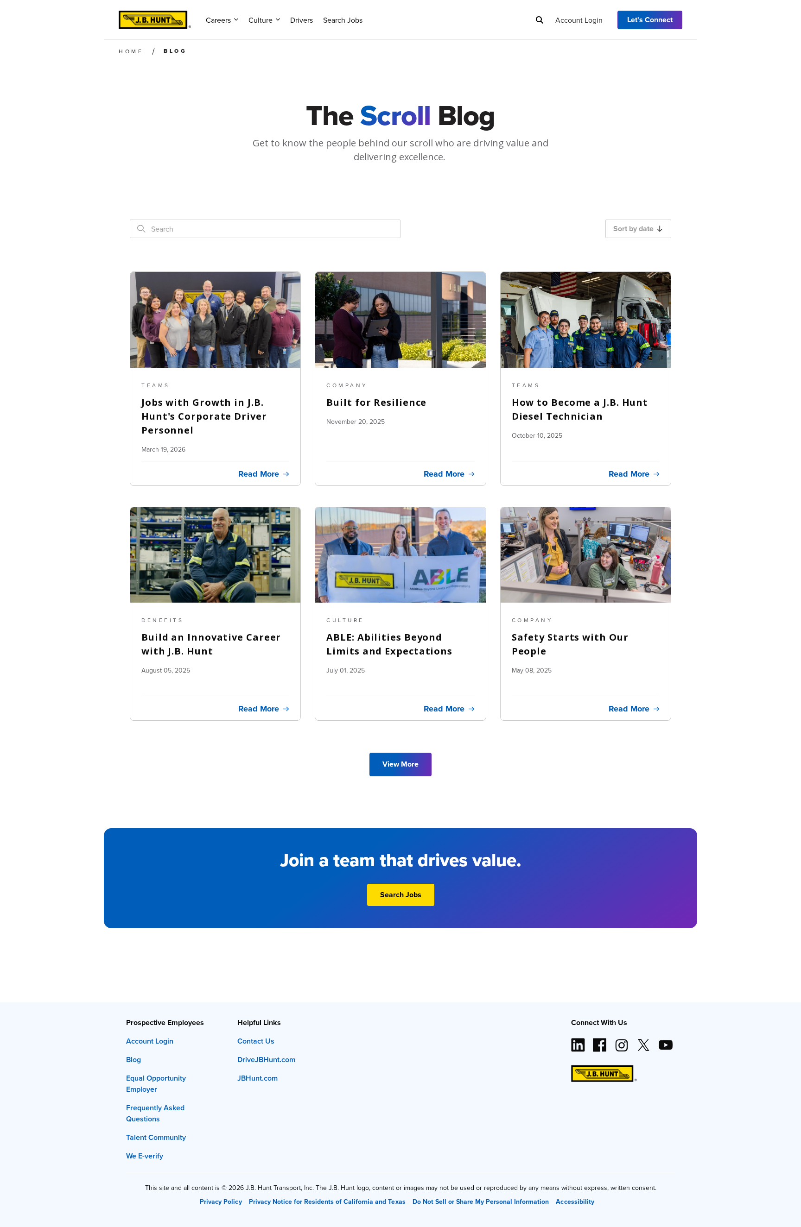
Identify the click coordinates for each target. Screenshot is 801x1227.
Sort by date (633, 228)
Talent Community (156, 1137)
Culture (260, 20)
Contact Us (255, 1041)
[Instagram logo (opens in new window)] (621, 1041)
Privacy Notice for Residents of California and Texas (327, 1201)
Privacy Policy (221, 1201)
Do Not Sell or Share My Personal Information (481, 1201)
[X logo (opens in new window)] (643, 1041)
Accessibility (575, 1201)
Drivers (301, 20)
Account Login (579, 20)
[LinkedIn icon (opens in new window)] (578, 1041)
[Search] (539, 20)
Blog (133, 1059)
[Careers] (155, 17)
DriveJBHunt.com (266, 1059)
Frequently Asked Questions (155, 1113)
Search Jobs (342, 20)
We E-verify (144, 1156)
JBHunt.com (257, 1078)
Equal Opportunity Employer (156, 1084)
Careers (218, 20)
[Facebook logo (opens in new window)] (600, 1041)
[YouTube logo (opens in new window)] (665, 1041)
